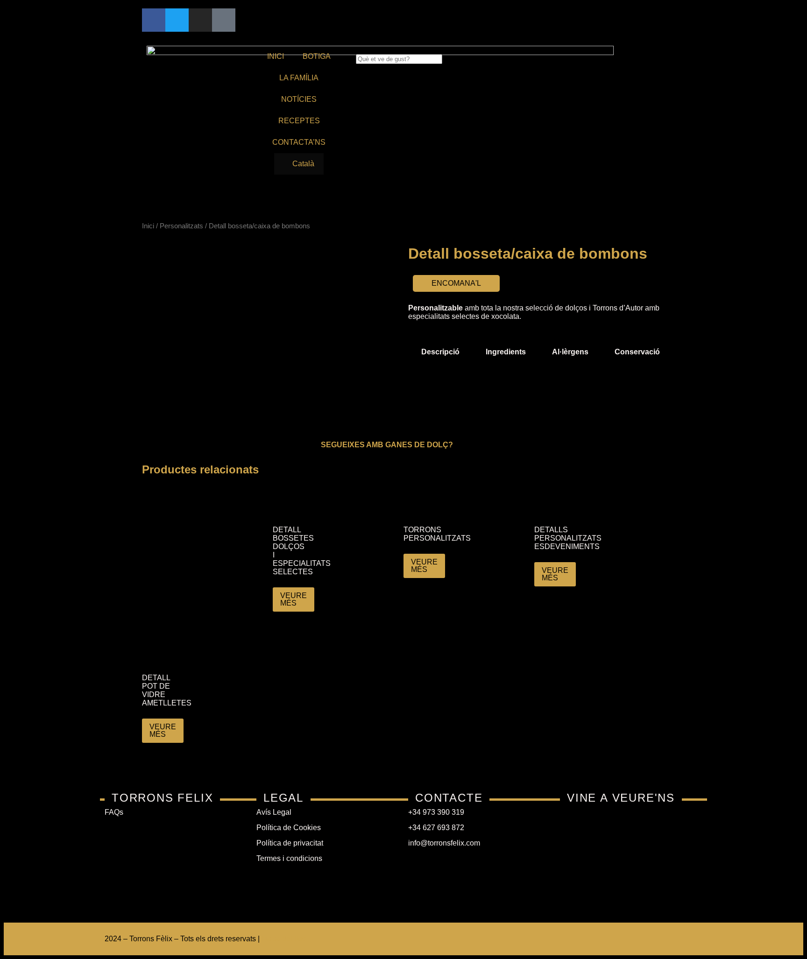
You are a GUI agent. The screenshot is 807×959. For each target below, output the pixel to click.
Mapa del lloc (284, 939)
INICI (275, 56)
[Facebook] (153, 20)
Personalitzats (181, 226)
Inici (148, 226)
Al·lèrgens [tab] (570, 352)
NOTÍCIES (299, 99)
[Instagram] (200, 20)
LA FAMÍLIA (299, 78)
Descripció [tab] (440, 352)
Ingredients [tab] (506, 352)
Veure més (293, 599)
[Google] (223, 20)
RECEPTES (299, 121)
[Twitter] (177, 20)
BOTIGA (317, 56)
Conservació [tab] (637, 352)
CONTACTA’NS (299, 142)
